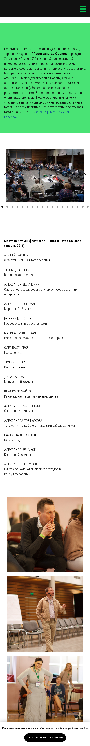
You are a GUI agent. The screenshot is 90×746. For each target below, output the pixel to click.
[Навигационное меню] (83, 7)
